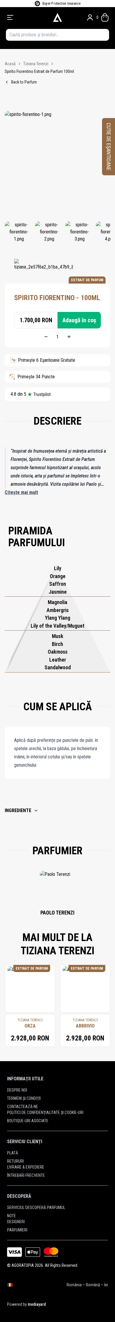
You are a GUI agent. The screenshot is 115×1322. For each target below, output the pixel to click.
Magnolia (57, 602)
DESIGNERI (16, 1221)
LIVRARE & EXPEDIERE (25, 1167)
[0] (105, 17)
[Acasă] (57, 17)
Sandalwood (58, 667)
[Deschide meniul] (26, 17)
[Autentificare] (90, 17)
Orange (57, 576)
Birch (57, 644)
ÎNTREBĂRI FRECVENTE (26, 1175)
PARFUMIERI (17, 1230)
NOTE (11, 1215)
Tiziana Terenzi (35, 63)
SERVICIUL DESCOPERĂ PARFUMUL (36, 1207)
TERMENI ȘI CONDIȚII (24, 1098)
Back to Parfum (24, 82)
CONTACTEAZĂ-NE (22, 1106)
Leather (57, 660)
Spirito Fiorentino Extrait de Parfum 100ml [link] (39, 71)
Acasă (10, 63)
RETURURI (15, 1161)
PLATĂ (12, 1153)
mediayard (37, 1304)
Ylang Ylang (57, 618)
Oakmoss (58, 652)
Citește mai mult (21, 492)
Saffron (57, 584)
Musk (57, 636)
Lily (57, 568)
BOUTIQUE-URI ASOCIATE (27, 1120)
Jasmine (58, 592)
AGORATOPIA (23, 1265)
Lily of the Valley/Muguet (57, 626)
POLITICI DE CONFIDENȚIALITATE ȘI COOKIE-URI (45, 1112)
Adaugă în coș (79, 320)
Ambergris (58, 610)
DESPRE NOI (17, 1090)
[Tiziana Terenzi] (44, 267)
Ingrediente (18, 810)
